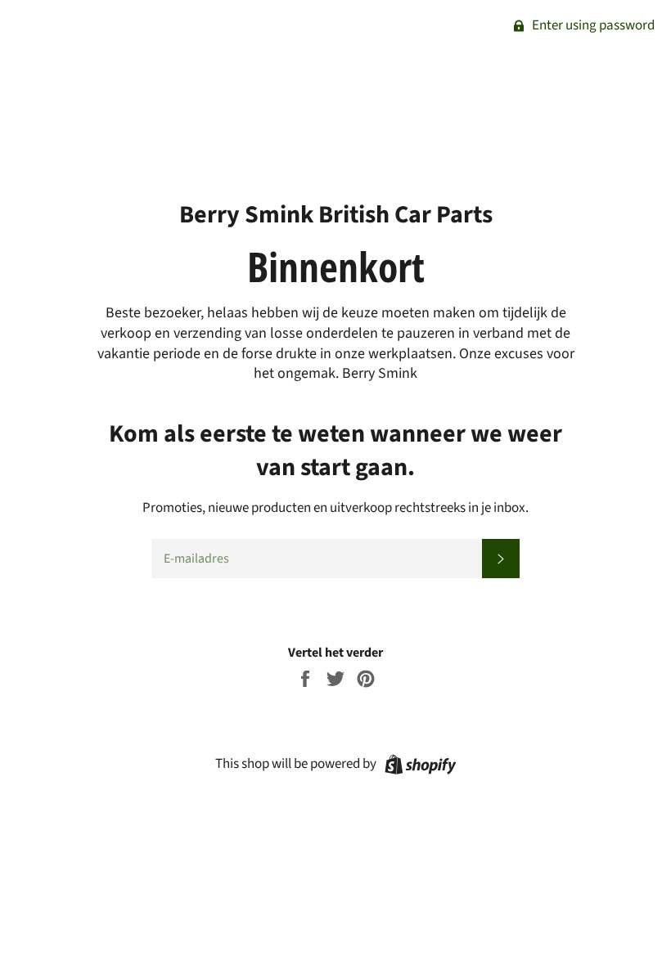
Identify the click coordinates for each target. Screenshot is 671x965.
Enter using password (592, 25)
